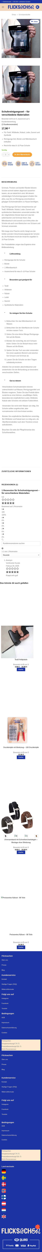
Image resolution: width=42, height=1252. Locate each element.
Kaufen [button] (21, 757)
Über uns (5, 960)
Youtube (4, 1008)
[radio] (5, 836)
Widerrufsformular (8, 989)
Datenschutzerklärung (9, 1027)
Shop (14, 15)
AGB (3, 1017)
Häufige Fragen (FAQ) (9, 984)
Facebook (5, 1003)
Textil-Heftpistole (21, 659)
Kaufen (21, 669)
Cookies (4, 1032)
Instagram (5, 998)
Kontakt (4, 979)
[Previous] (4, 60)
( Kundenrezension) (10, 124)
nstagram (5, 1104)
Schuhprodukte (24, 15)
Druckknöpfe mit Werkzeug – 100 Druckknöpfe (21, 747)
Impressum (5, 1022)
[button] (3, 7)
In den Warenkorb (22, 154)
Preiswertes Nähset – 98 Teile (21, 934)
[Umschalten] (5, 253)
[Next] (10, 60)
